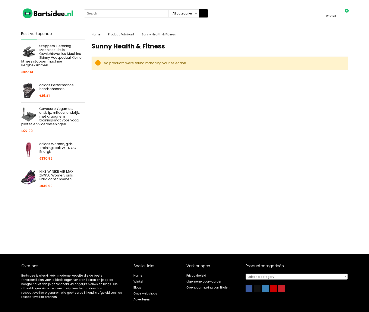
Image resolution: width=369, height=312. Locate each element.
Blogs (137, 287)
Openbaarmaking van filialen (208, 287)
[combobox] (297, 277)
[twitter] (257, 288)
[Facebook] (249, 288)
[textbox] (296, 277)
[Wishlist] (331, 11)
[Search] (203, 13)
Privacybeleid (196, 275)
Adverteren (141, 299)
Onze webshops (145, 293)
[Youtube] (273, 288)
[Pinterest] (281, 288)
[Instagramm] (265, 288)
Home (96, 34)
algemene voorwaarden (204, 281)
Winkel (138, 281)
